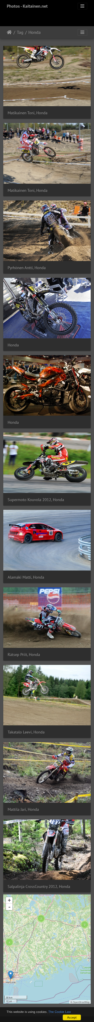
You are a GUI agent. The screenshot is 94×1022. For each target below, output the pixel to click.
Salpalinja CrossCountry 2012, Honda (39, 886)
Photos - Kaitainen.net (27, 6)
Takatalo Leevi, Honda (26, 732)
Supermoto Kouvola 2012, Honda (36, 499)
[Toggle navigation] (82, 6)
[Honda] (10, 974)
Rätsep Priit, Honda (24, 654)
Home (9, 32)
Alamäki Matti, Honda (26, 577)
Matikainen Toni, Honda (27, 113)
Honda (34, 32)
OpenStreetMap (81, 1002)
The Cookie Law (59, 1011)
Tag (20, 32)
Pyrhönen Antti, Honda (27, 267)
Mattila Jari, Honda (23, 809)
